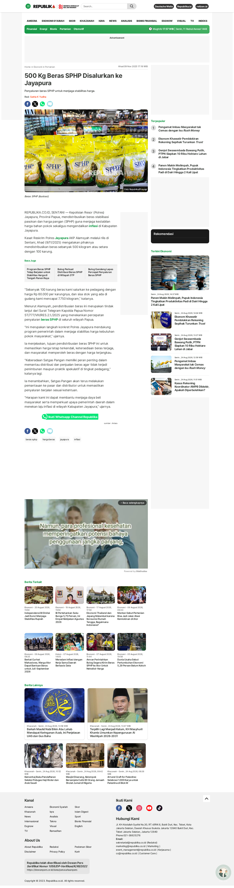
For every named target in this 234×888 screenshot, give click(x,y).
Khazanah (29, 811)
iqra (101, 20)
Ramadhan (55, 830)
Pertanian (65, 28)
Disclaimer (30, 851)
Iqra (52, 811)
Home (27, 66)
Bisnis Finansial (147, 20)
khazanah (87, 20)
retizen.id (202, 6)
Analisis (54, 816)
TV (192, 20)
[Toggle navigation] (28, 6)
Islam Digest (81, 811)
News (27, 816)
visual (181, 20)
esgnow (167, 20)
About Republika (33, 846)
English (79, 826)
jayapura (64, 439)
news (112, 20)
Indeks (203, 20)
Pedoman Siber (83, 846)
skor (72, 20)
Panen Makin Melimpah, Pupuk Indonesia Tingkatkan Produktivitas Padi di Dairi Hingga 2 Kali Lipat (181, 169)
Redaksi (54, 846)
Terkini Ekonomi (161, 251)
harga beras (49, 439)
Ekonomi (38, 66)
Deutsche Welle (164, 6)
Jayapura (61, 238)
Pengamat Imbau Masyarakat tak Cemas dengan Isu (179, 128)
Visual (53, 826)
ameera (32, 20)
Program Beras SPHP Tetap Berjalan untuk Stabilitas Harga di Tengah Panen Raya (39, 274)
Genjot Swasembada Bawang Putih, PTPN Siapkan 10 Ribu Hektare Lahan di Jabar (182, 154)
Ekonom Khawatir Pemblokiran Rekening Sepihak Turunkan (180, 140)
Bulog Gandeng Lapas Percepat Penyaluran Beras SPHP (100, 272)
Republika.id (184, 6)
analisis (126, 20)
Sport (78, 816)
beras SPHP (49, 319)
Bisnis (53, 28)
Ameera (28, 806)
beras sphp (31, 439)
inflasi (93, 226)
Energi (43, 28)
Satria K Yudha (38, 96)
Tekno (53, 821)
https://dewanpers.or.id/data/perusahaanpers (52, 869)
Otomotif (79, 28)
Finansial (32, 28)
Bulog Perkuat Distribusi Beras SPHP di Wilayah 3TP (70, 272)
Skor (77, 806)
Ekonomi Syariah (53, 20)
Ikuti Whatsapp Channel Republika (72, 417)
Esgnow (28, 826)
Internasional (31, 821)
